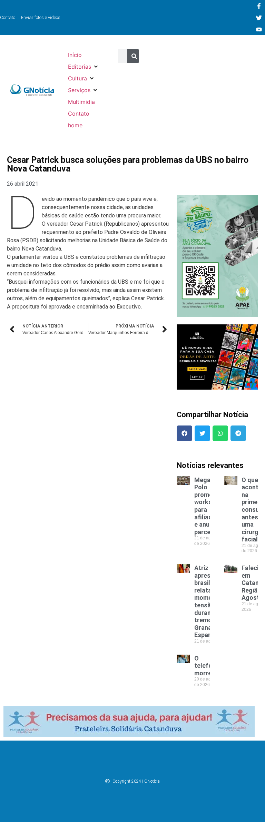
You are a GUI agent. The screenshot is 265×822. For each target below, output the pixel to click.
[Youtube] (259, 29)
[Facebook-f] (259, 6)
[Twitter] (259, 17)
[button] (83, 66)
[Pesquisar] (134, 56)
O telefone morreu (206, 666)
